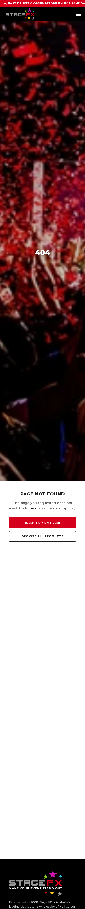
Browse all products (43, 536)
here (32, 508)
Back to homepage (42, 522)
